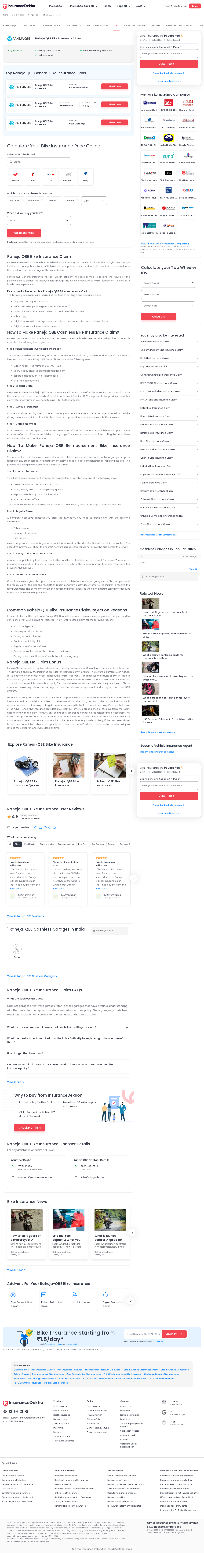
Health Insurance (61, 1415)
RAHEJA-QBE (10, 25)
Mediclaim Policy (63, 1484)
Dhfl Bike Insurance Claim (154, 358)
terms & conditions (53, 1344)
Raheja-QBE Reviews (29, 916)
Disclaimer (125, 1419)
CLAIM (116, 25)
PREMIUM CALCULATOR (179, 25)
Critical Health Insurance (67, 1493)
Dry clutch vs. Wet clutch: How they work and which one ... (169, 678)
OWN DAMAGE (73, 25)
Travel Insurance (61, 1436)
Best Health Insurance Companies (71, 1480)
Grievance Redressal (97, 1410)
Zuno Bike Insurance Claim (155, 524)
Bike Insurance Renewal (69, 1369)
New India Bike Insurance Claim (157, 449)
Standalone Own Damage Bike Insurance (35, 1378)
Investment (58, 1427)
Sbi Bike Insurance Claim (153, 482)
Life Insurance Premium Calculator (124, 1505)
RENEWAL (156, 25)
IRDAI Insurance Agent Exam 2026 (176, 1497)
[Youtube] (10, 1412)
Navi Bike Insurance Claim (154, 441)
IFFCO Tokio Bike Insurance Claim (158, 399)
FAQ (19, 1082)
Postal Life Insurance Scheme (121, 1475)
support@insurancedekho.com (28, 1417)
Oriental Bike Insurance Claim (156, 457)
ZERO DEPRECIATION (96, 25)
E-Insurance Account (97, 1432)
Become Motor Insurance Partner (176, 1480)
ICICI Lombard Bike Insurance (98, 1378)
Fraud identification (129, 1415)
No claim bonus (81, 1302)
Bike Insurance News (161, 732)
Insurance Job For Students (173, 1505)
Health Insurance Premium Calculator (73, 1497)
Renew (107, 6)
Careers (124, 1439)
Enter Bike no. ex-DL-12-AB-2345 (143, 1334)
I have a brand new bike (167, 81)
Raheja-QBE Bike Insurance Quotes (26, 783)
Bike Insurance (21, 1369)
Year (12, 220)
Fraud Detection (94, 1415)
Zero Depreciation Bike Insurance (84, 1374)
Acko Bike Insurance (69, 1378)
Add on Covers (21, 1374)
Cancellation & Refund (98, 1427)
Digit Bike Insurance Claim (154, 366)
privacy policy (72, 1344)
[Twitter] (27, 1412)
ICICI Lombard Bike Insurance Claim (160, 391)
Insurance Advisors (82, 6)
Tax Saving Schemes (63, 1440)
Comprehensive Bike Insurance (48, 1374)
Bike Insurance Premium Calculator (102, 1369)
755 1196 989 (16, 1421)
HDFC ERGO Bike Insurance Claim (158, 383)
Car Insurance (60, 1406)
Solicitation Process (129, 1431)
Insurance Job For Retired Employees (178, 1510)
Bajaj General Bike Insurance (131, 1378)
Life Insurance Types (117, 1480)
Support (122, 6)
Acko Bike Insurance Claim (155, 341)
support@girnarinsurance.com (36, 1177)
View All (193, 569)
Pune (142, 562)
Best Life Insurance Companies (122, 1493)
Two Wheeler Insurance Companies (168, 243)
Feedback (125, 1410)
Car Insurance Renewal (13, 1475)
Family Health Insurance (66, 1501)
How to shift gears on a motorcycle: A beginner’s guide (165, 614)
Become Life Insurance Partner (174, 1488)
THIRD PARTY (29, 25)
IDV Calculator (9, 1488)
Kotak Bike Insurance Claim (155, 408)
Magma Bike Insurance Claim (156, 424)
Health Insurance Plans (66, 1475)
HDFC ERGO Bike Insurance (27, 1382)
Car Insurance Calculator (14, 1480)
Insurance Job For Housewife (174, 1501)
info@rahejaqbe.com (93, 1177)
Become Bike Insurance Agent (157, 751)
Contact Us (125, 1406)
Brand (17, 161)
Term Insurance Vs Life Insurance (123, 1488)
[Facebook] (5, 1412)
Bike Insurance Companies (175, 1369)
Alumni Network (127, 1435)
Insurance (55, 6)
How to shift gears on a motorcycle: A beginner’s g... (26, 1238)
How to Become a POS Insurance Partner (179, 1493)
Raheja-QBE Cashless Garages (36, 976)
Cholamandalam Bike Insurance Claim (161, 350)
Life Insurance (60, 1419)
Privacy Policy (93, 1406)
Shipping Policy (94, 1419)
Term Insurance (61, 1423)
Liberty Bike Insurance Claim (155, 416)
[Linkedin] (21, 1412)
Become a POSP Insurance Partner (176, 1475)
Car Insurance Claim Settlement (17, 1497)
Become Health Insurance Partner (176, 1484)
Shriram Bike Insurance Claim (156, 491)
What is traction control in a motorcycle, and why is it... (166, 699)
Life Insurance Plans (117, 1497)
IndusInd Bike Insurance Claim (156, 466)
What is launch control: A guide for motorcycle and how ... (163, 656)
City (86, 200)
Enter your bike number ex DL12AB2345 (162, 53)
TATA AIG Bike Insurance (161, 1378)
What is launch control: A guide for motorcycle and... (108, 1238)
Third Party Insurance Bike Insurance (122, 1374)
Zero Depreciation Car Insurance (17, 1484)
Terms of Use (93, 1423)
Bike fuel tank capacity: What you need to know (66, 1238)
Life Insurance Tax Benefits (120, 1501)
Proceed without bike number (167, 73)
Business (57, 1432)
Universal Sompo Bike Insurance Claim (161, 515)
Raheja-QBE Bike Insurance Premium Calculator (67, 787)
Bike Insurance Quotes (43, 1369)
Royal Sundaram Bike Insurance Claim (161, 474)
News (138, 6)
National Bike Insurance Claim (156, 432)
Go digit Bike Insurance (56, 1382)
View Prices (115, 86)
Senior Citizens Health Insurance (70, 1505)
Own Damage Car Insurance (16, 1493)
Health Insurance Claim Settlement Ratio (74, 1488)
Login (195, 6)
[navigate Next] (131, 771)
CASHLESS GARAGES (135, 25)
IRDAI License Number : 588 (164, 1527)
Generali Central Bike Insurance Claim (161, 374)
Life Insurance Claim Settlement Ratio (125, 1484)
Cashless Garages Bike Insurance (161, 1374)
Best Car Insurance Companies (17, 1501)
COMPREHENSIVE (50, 25)
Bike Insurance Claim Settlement (157, 534)
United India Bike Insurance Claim (158, 507)
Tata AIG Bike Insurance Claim (157, 499)
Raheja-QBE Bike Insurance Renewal (108, 785)
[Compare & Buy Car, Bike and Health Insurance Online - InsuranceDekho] (19, 7)
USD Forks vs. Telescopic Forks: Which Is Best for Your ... (168, 721)
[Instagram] (16, 1412)
